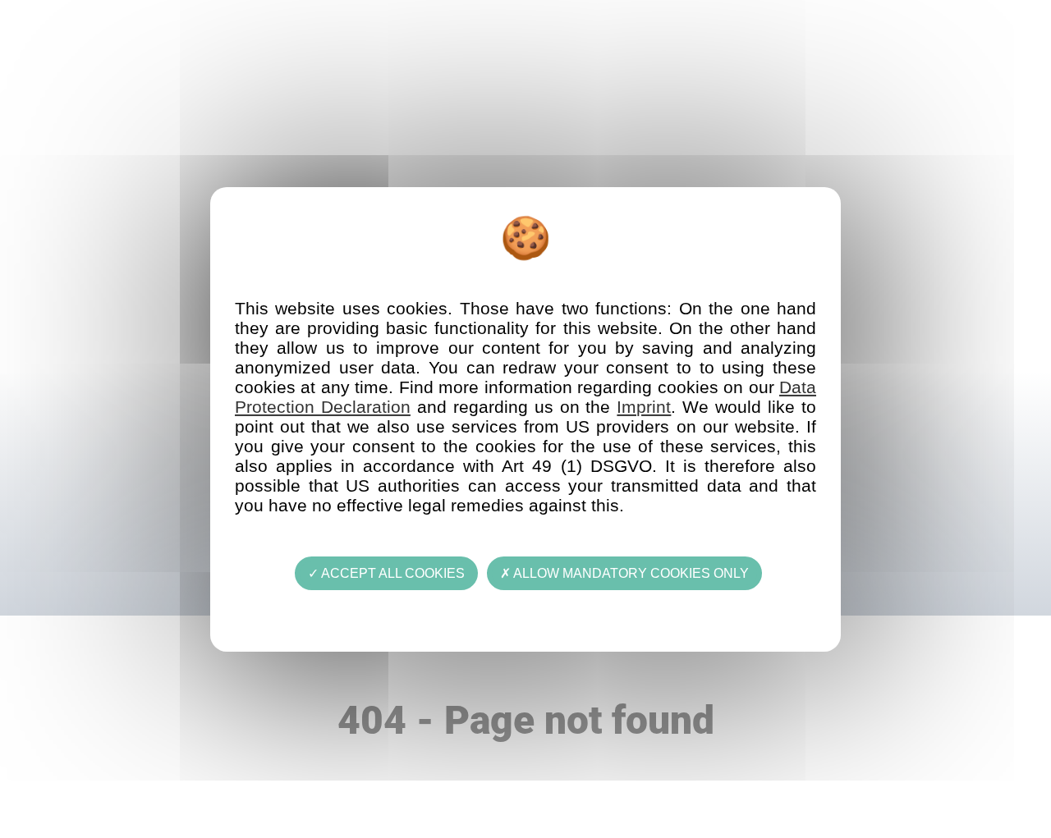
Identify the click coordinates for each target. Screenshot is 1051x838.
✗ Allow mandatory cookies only (624, 572)
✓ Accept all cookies (386, 572)
